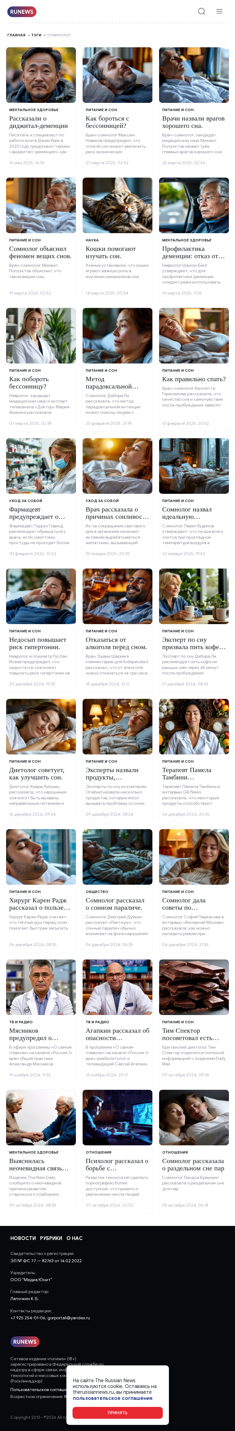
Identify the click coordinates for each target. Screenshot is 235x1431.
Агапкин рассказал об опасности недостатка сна (117, 1038)
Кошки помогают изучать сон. (111, 252)
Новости (23, 1238)
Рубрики (51, 1238)
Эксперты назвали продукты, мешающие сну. (112, 777)
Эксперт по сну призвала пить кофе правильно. (190, 647)
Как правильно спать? (194, 379)
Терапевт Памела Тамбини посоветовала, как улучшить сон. (188, 781)
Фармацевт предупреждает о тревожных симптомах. (33, 520)
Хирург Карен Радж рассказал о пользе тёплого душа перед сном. (38, 911)
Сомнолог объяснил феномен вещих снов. (40, 252)
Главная (16, 35)
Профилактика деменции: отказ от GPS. (190, 256)
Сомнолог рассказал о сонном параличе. (115, 903)
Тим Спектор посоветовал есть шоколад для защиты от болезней (192, 1042)
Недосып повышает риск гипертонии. (37, 643)
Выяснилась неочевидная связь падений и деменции (39, 1168)
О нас (74, 1238)
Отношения (98, 1152)
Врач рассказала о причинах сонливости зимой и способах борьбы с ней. (117, 520)
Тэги (36, 35)
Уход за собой (25, 500)
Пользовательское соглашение (42, 1389)
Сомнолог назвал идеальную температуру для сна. (193, 516)
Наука (92, 240)
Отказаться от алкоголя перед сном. (116, 643)
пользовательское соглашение (113, 1398)
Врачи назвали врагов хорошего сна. (193, 121)
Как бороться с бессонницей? (107, 121)
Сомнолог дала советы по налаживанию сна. (188, 907)
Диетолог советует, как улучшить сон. (37, 773)
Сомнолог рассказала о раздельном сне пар (193, 1164)
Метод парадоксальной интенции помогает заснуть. (114, 390)
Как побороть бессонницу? (29, 382)
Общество (97, 891)
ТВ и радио (21, 1022)
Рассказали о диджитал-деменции (38, 121)
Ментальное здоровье (33, 109)
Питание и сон (101, 109)
